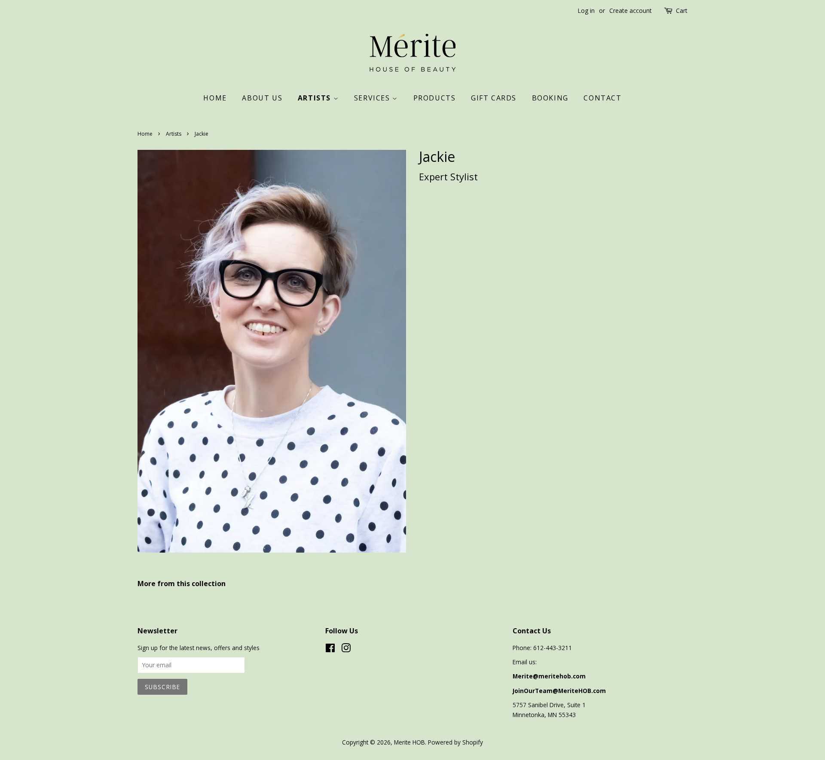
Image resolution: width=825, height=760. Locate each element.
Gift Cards (493, 98)
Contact (602, 98)
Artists (315, 98)
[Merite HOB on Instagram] (346, 649)
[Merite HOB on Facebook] (330, 649)
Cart (682, 10)
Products (434, 98)
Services (373, 98)
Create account (630, 10)
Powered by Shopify (455, 742)
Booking (550, 98)
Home (214, 98)
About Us (262, 98)
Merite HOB (409, 742)
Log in (586, 10)
